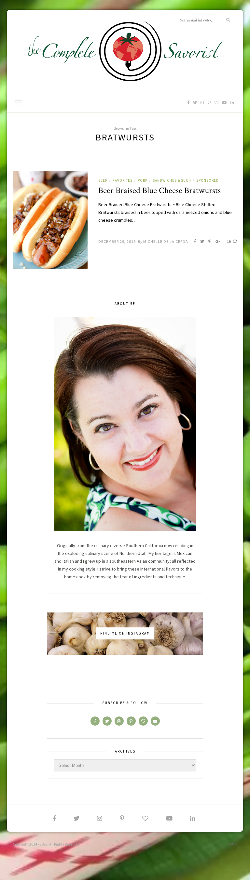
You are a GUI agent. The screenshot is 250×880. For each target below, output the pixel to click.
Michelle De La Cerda (165, 241)
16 (229, 241)
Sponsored (207, 180)
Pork (142, 180)
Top (231, 844)
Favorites (122, 180)
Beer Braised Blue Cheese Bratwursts (159, 190)
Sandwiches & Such (172, 180)
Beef (102, 180)
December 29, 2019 (117, 241)
